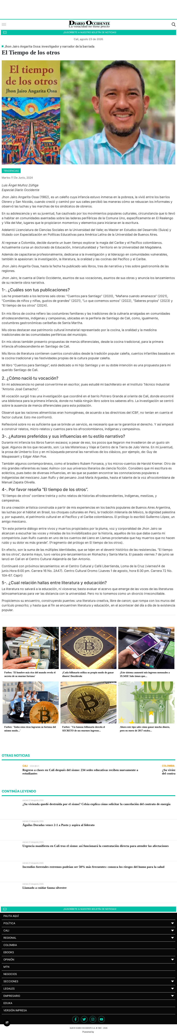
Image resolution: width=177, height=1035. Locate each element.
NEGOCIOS (10, 974)
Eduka (7, 1003)
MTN (6, 966)
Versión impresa (15, 1010)
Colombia (10, 945)
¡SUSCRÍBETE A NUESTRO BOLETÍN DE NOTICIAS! (89, 32)
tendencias (11, 170)
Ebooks (8, 952)
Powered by (88, 1032)
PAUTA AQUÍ (11, 916)
